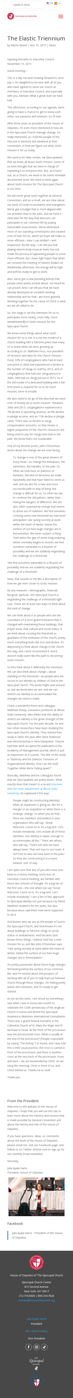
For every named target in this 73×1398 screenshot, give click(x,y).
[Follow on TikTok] (44, 1347)
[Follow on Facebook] (28, 1347)
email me (21, 1145)
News (52, 45)
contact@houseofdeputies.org (36, 1300)
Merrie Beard (19, 45)
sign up (55, 1149)
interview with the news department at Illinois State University (34, 788)
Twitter (27, 1149)
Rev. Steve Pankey (36, 1331)
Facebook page (48, 1145)
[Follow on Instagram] (36, 1347)
